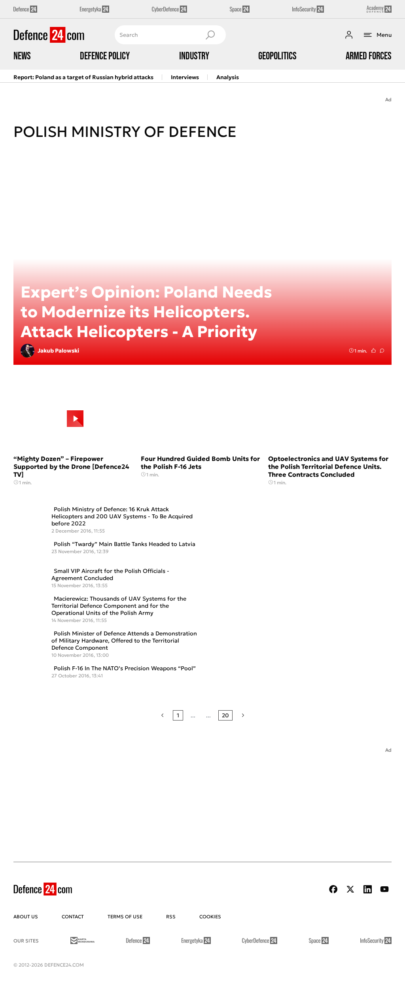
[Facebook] (333, 889)
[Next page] (243, 715)
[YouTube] (384, 889)
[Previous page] (162, 715)
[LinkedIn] (367, 889)
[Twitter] (350, 889)
